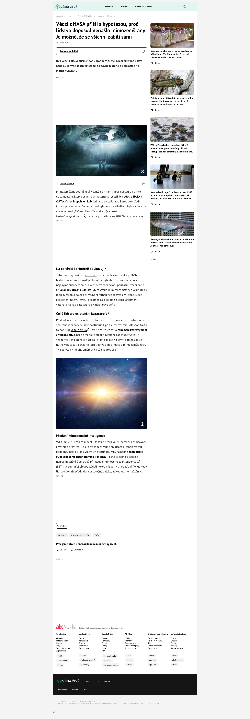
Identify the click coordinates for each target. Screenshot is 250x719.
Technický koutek (63, 648)
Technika (109, 6)
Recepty (174, 646)
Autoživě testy (62, 641)
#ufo (97, 535)
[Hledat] (184, 7)
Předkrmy (174, 643)
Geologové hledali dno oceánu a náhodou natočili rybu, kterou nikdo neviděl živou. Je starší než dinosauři (172, 242)
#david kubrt (62, 660)
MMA (104, 648)
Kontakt (107, 681)
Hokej (104, 646)
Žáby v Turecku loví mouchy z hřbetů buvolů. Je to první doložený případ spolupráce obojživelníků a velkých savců (171, 148)
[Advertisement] (101, 98)
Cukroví (174, 638)
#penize (129, 660)
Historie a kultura (143, 6)
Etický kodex (62, 689)
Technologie (84, 648)
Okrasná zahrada (154, 638)
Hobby (127, 638)
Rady (58, 646)
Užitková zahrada (155, 646)
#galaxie (62, 535)
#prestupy (107, 660)
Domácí (82, 638)
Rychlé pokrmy (177, 648)
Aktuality (59, 638)
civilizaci (90, 275)
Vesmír (71, 16)
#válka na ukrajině (87, 660)
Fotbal (104, 643)
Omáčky (174, 641)
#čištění (129, 664)
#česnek (152, 660)
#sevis (60, 665)
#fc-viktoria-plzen (110, 665)
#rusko (83, 655)
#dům (128, 655)
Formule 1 (106, 641)
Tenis (104, 651)
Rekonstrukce (130, 643)
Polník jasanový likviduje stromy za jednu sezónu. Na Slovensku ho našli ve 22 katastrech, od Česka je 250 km (171, 101)
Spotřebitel (83, 646)
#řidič (60, 656)
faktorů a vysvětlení (68, 216)
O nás (86, 681)
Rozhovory (83, 643)
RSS (85, 689)
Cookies (75, 689)
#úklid (151, 655)
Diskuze (78, 550)
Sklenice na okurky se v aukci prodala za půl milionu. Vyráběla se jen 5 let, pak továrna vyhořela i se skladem (171, 54)
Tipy (149, 643)
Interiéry (128, 641)
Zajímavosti (61, 651)
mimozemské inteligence (120, 461)
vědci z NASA (79, 330)
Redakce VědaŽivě (69, 51)
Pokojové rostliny (155, 641)
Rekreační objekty (132, 646)
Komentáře (83, 641)
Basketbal (106, 638)
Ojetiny (59, 643)
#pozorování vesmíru (80, 535)
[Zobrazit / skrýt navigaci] (192, 7)
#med (174, 664)
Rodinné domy (131, 648)
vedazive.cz (60, 16)
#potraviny (84, 664)
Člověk (124, 6)
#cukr (174, 655)
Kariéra (96, 681)
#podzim (152, 664)
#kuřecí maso (177, 660)
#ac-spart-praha (109, 656)
